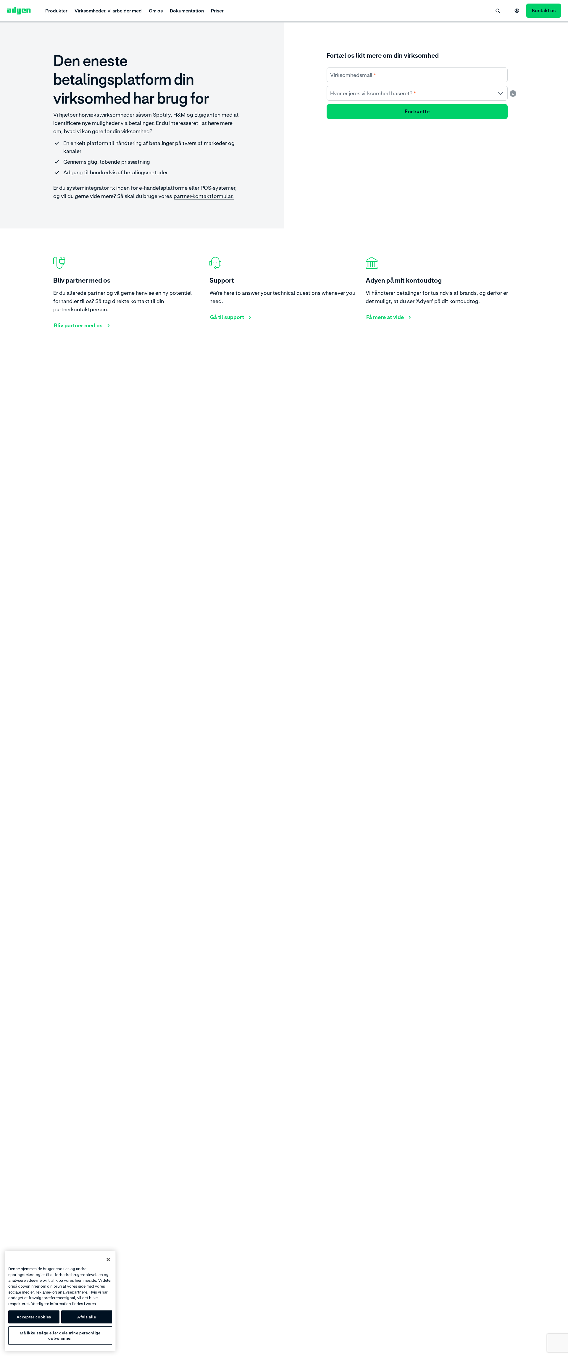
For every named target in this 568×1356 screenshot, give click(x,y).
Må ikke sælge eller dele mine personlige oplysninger (60, 1336)
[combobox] (417, 93)
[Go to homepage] (19, 11)
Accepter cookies (34, 1317)
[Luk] (108, 1259)
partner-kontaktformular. (204, 196)
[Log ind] (516, 11)
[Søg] (497, 11)
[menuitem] (56, 10)
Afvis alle (86, 1317)
